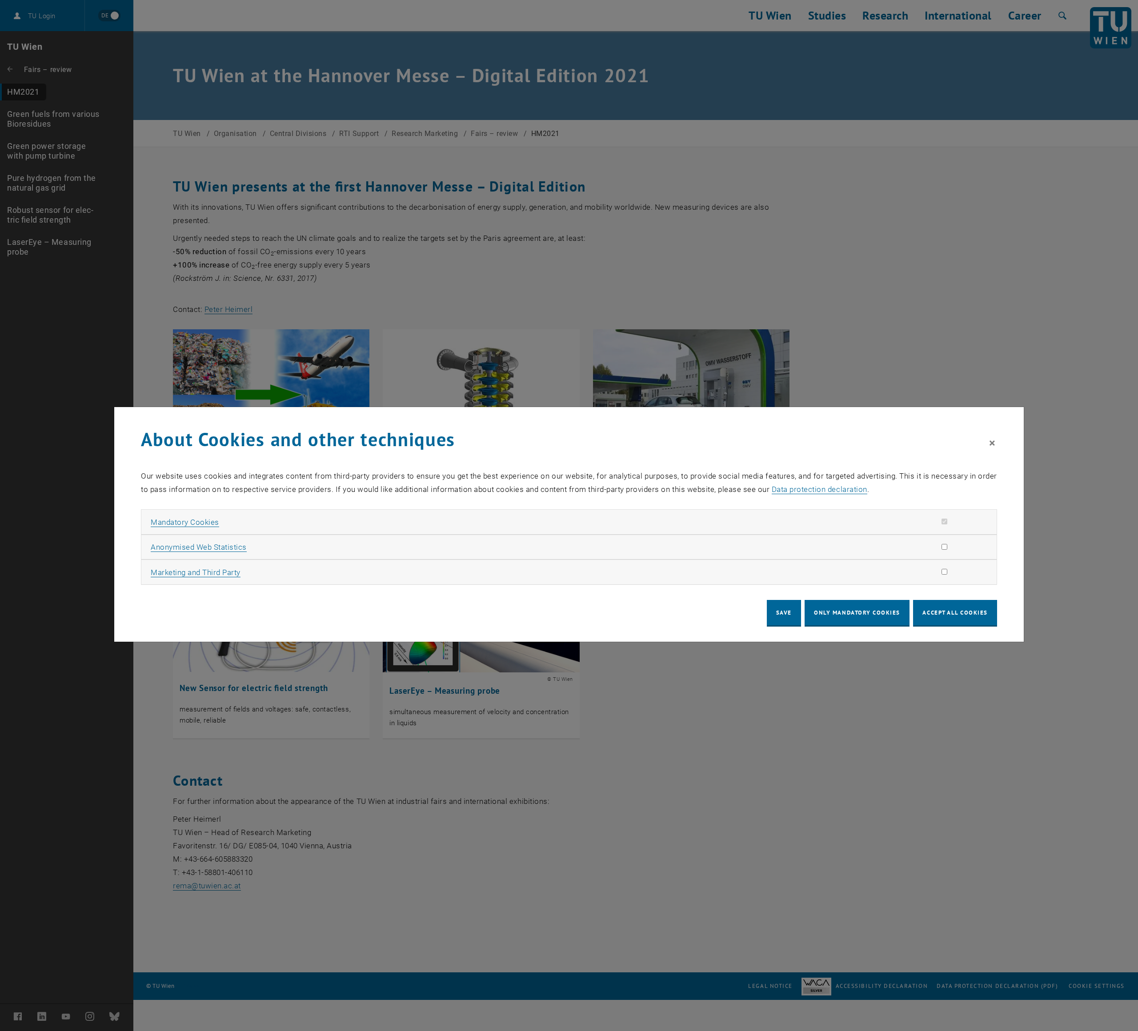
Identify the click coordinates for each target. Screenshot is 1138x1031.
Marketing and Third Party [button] (195, 572)
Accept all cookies (955, 612)
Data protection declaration (819, 489)
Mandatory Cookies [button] (185, 522)
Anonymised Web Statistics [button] (199, 547)
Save (784, 612)
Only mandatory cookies (857, 612)
